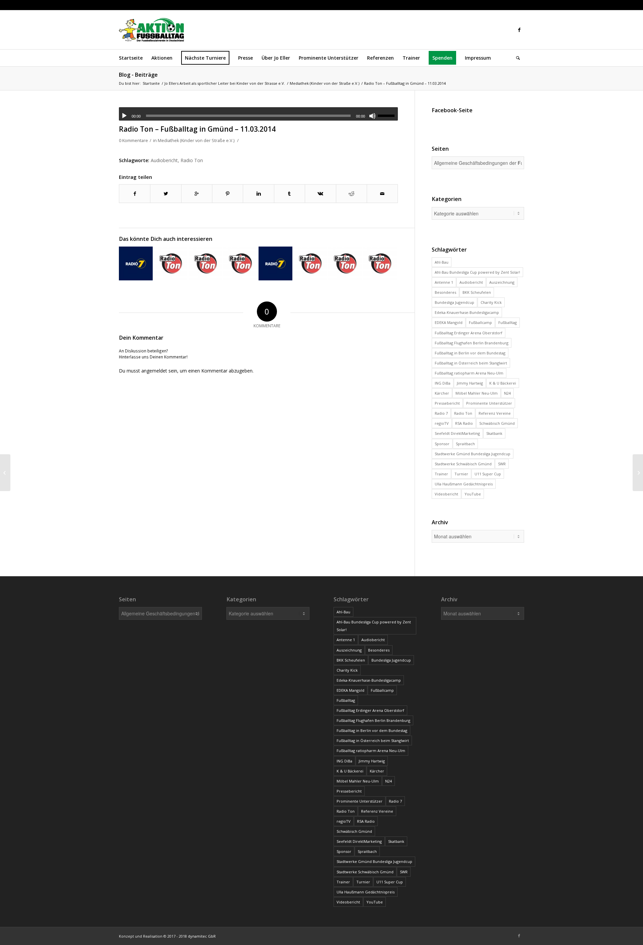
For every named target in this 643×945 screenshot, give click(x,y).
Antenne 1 (444, 282)
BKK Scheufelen (476, 292)
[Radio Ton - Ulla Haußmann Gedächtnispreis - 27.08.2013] (345, 263)
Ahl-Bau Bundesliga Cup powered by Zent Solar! (477, 272)
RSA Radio (464, 423)
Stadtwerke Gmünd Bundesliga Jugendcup (472, 453)
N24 (507, 393)
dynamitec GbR (202, 936)
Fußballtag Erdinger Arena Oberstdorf (468, 332)
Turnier (461, 473)
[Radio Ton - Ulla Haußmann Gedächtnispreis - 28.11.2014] (205, 263)
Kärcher (442, 393)
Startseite (151, 83)
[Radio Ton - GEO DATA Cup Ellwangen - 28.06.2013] (240, 263)
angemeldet (154, 370)
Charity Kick (491, 302)
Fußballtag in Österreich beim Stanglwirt (471, 362)
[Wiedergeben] (124, 116)
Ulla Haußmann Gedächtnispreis (464, 483)
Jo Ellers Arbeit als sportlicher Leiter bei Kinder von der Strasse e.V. (224, 83)
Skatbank (494, 433)
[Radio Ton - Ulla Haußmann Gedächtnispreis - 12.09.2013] (171, 263)
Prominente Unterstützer (489, 403)
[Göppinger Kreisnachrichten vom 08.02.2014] (5, 472)
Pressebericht (447, 403)
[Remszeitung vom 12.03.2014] (638, 472)
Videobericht (446, 493)
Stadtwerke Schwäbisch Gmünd (463, 463)
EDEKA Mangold (448, 322)
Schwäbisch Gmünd (497, 423)
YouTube (473, 493)
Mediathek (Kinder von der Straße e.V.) (324, 83)
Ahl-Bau (441, 262)
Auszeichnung (501, 282)
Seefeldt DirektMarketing (457, 433)
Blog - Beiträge (138, 74)
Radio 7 (441, 413)
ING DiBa (442, 383)
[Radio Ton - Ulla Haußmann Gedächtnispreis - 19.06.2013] (380, 263)
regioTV (442, 423)
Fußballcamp (480, 322)
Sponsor (442, 443)
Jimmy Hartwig (470, 383)
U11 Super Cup (488, 473)
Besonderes (445, 292)
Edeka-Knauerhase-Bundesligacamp (467, 312)
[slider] (388, 116)
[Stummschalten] (372, 116)
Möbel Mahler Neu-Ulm (476, 393)
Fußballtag (507, 322)
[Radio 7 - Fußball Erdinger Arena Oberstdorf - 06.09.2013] (136, 263)
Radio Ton (192, 160)
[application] (258, 114)
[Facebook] (519, 30)
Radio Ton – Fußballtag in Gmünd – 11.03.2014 (197, 129)
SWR (502, 463)
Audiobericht (164, 160)
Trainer (441, 473)
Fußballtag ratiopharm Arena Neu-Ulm (469, 373)
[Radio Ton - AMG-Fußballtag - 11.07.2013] (310, 263)
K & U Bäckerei (502, 383)
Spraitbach (465, 443)
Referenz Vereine (495, 413)
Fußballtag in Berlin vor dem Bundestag (470, 352)
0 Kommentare (133, 140)
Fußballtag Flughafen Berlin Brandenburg (471, 342)
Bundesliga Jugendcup (454, 302)
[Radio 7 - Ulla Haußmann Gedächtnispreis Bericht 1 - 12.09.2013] (275, 263)
